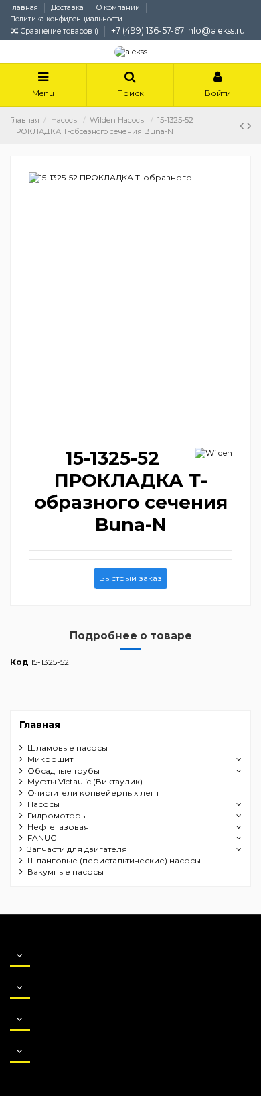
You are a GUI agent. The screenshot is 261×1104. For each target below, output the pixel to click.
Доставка (68, 7)
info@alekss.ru (215, 30)
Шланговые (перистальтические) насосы (114, 860)
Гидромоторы (57, 815)
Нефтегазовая (58, 827)
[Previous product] (243, 126)
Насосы (43, 804)
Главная (25, 7)
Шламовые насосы (67, 748)
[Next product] (249, 126)
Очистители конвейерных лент (93, 793)
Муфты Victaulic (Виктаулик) (85, 781)
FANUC (41, 838)
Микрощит (50, 759)
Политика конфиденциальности (66, 19)
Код (19, 662)
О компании (119, 7)
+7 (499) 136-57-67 (147, 30)
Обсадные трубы (63, 770)
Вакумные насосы (65, 872)
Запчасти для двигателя (77, 849)
